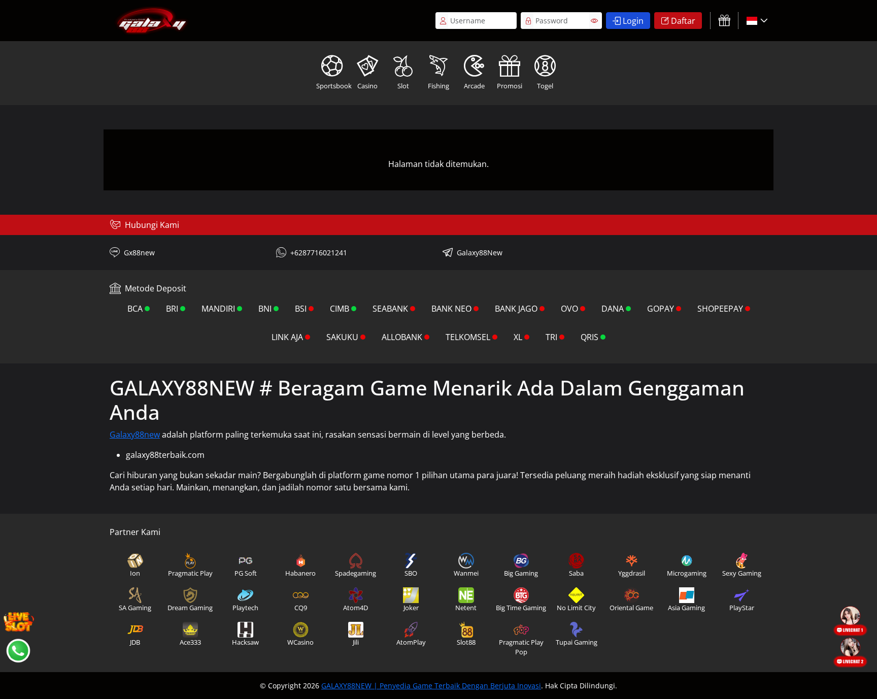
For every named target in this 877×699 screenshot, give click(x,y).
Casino (367, 85)
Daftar (683, 20)
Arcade (474, 85)
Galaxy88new (135, 434)
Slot (403, 85)
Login (633, 20)
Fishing (438, 85)
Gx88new (139, 252)
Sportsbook (333, 85)
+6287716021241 (318, 252)
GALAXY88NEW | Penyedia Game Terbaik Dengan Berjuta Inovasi (431, 685)
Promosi (509, 85)
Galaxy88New (479, 252)
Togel (545, 85)
